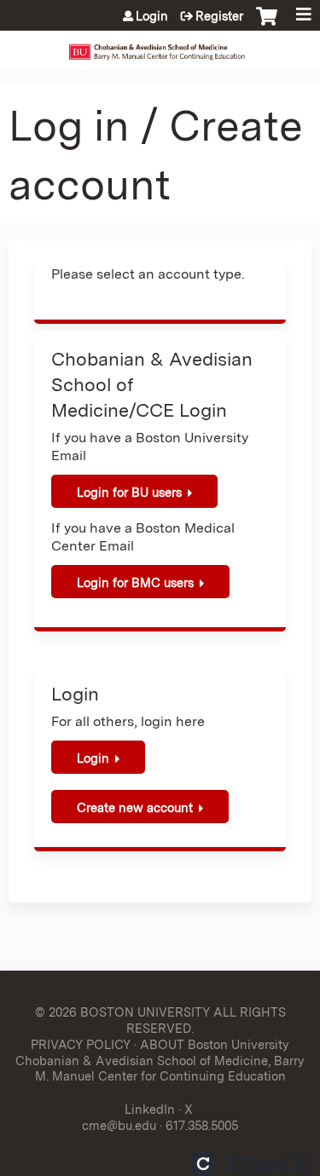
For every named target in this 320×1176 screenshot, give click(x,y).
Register (219, 16)
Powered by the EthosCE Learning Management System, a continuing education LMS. (250, 1163)
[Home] (160, 46)
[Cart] (266, 25)
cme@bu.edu (119, 1125)
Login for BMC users (135, 582)
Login (152, 16)
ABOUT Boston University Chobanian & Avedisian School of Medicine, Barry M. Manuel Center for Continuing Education (160, 1060)
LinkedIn (150, 1109)
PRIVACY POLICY (81, 1044)
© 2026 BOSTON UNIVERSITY (122, 1012)
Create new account (135, 807)
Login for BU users (129, 492)
